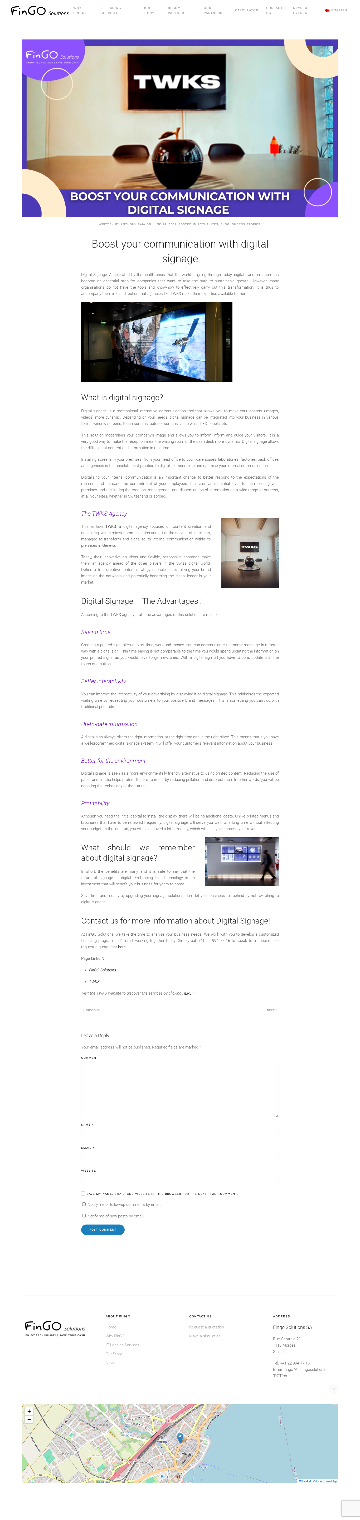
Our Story (148, 10)
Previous (92, 1010)
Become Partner (176, 10)
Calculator (246, 10)
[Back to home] (40, 10)
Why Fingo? (80, 10)
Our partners (213, 10)
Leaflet (306, 1481)
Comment (89, 1058)
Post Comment (102, 1229)
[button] (336, 10)
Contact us (274, 10)
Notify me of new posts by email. (115, 1216)
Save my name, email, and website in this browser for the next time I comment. (161, 1194)
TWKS (110, 526)
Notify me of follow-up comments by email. (124, 1204)
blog (225, 224)
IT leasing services (111, 10)
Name (87, 1124)
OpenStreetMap (326, 1481)
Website (88, 1170)
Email (88, 1148)
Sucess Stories (246, 224)
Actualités (208, 224)
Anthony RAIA (133, 224)
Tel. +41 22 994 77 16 (291, 1363)
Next (271, 1010)
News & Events (300, 10)
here (122, 947)
